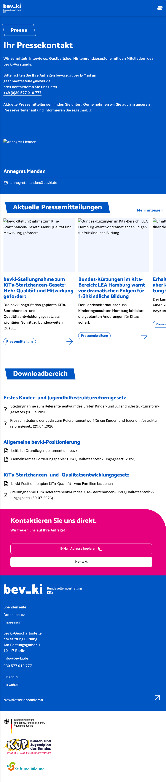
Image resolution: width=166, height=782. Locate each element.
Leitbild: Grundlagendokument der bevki (44, 450)
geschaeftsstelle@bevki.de (27, 81)
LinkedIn (10, 676)
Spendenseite (14, 607)
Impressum (12, 622)
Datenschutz (14, 614)
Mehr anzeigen (150, 210)
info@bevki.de (15, 658)
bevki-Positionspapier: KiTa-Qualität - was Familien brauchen (62, 483)
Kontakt (81, 562)
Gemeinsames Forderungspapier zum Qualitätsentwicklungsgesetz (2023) (73, 459)
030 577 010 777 (17, 665)
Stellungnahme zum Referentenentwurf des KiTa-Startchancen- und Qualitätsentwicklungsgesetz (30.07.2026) (82, 495)
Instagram (12, 684)
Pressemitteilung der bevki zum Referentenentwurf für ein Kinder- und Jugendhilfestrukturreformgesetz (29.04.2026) (84, 423)
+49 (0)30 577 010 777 (22, 92)
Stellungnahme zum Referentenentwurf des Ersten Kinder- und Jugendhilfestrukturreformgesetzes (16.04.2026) (85, 409)
